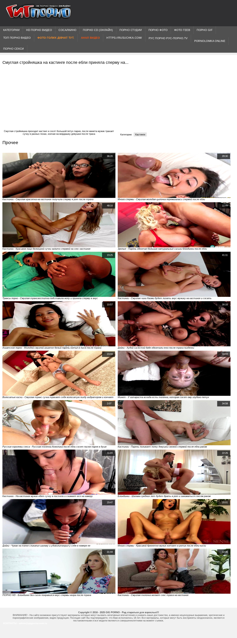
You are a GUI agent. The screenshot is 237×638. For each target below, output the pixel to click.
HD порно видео (39, 30)
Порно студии (130, 30)
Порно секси (13, 48)
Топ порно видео (17, 37)
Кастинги (140, 134)
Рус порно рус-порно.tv (168, 38)
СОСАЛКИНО (67, 30)
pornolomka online (209, 41)
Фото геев (182, 30)
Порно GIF (204, 30)
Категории (11, 30)
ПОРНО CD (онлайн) (98, 30)
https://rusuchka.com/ (124, 37)
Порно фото (158, 30)
